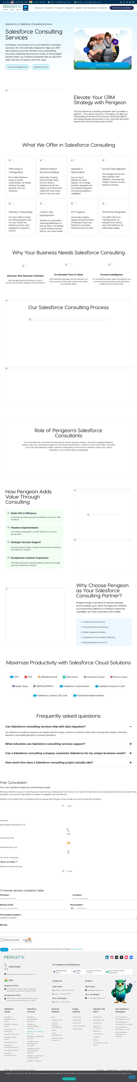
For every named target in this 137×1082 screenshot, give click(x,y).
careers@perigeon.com (97, 998)
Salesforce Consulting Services (35, 1032)
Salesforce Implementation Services (33, 1026)
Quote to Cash (57, 1020)
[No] (131, 1077)
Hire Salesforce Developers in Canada (124, 1023)
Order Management (57, 1034)
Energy (95, 1040)
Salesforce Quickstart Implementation (35, 1057)
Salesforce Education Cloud (10, 1054)
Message (3, 925)
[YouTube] (126, 957)
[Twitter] (121, 957)
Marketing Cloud (10, 1042)
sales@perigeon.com (9, 847)
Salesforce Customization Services (32, 1019)
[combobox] (72, 908)
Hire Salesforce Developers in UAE (123, 1028)
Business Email (6, 905)
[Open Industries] (74, 8)
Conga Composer (79, 1026)
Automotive (97, 1023)
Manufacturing (98, 1020)
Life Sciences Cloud (11, 1050)
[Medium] (116, 957)
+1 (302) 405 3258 (7, 838)
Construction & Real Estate (100, 1044)
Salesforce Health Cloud (11, 1025)
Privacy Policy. (77, 949)
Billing (54, 1030)
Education (97, 1031)
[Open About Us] (43, 8)
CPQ (53, 1017)
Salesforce (11, 24)
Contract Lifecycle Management (57, 1025)
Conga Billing (77, 1029)
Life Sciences (98, 1034)
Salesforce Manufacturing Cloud (9, 1019)
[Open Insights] (82, 8)
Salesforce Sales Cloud (10, 1038)
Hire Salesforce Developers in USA (123, 1018)
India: (57, 994)
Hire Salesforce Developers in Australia (121, 1034)
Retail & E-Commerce (97, 1027)
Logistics (96, 1037)
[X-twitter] (124, 2)
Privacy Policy (127, 1070)
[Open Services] (53, 8)
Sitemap (100, 1070)
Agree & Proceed (69, 1079)
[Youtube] (130, 2)
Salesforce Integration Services (35, 1037)
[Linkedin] (107, 957)
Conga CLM (76, 1023)
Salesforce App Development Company (33, 1043)
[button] (122, 8)
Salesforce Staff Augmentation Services (33, 1051)
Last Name (77, 895)
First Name (5, 895)
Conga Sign (76, 1020)
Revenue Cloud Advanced (10, 1030)
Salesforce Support (34, 1061)
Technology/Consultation (11, 915)
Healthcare (97, 1017)
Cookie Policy (112, 1070)
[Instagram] (111, 957)
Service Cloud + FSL (11, 1034)
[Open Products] (63, 8)
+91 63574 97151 (65, 994)
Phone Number (76, 905)
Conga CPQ (76, 1017)
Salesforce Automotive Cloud (11, 1046)
